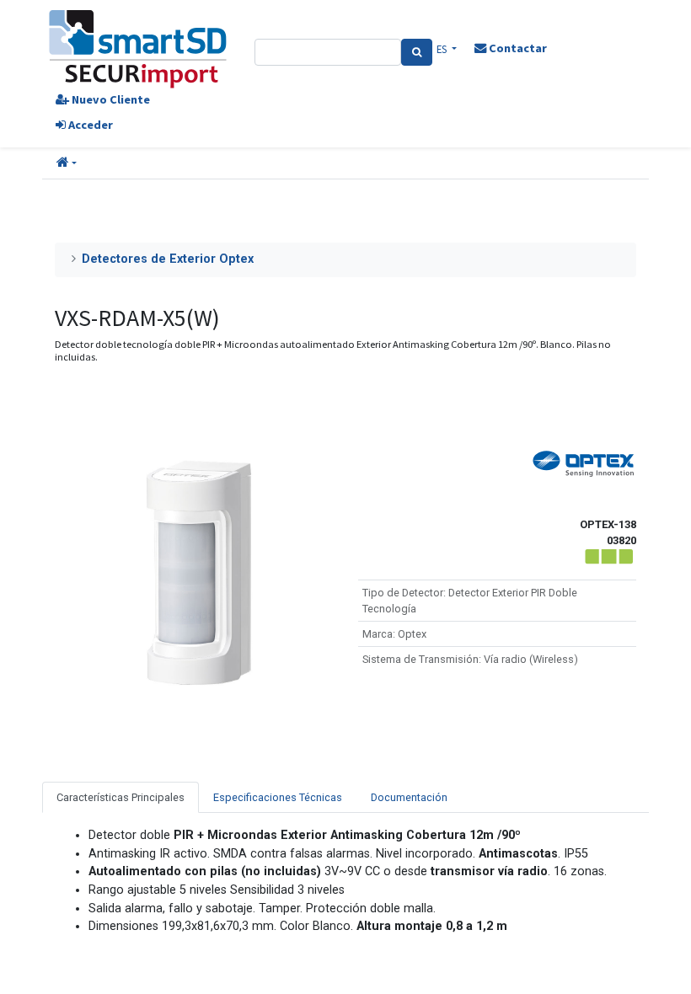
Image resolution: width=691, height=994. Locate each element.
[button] (66, 163)
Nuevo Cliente (109, 99)
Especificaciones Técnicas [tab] (277, 797)
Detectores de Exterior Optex (168, 259)
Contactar (516, 48)
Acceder (89, 124)
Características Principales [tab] (120, 797)
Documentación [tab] (409, 797)
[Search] (416, 52)
